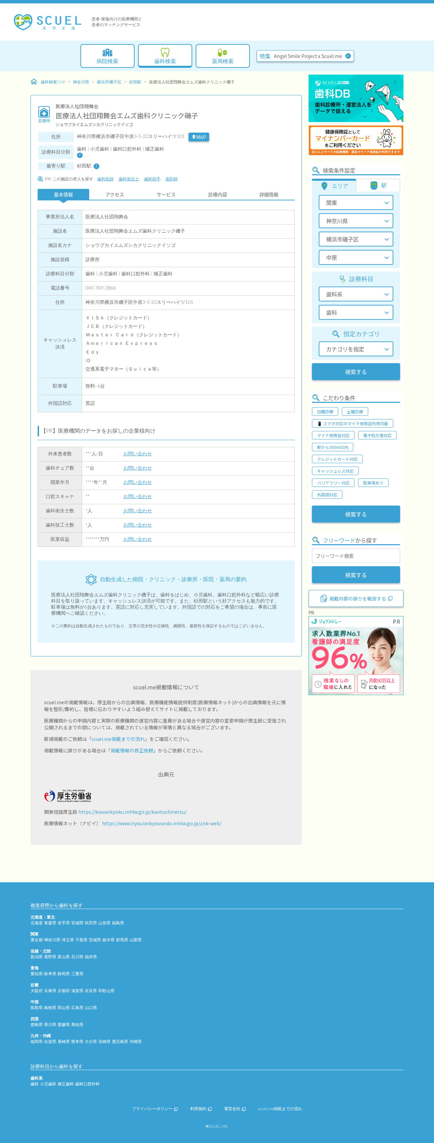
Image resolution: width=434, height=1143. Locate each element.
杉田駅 (135, 82)
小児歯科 (48, 1084)
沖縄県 (136, 1042)
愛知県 (37, 974)
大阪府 (37, 991)
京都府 (64, 991)
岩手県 (64, 923)
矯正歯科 (66, 1084)
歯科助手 (152, 179)
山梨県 (136, 940)
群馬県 (122, 940)
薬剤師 (171, 179)
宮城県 (77, 923)
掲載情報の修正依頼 (132, 750)
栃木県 (108, 940)
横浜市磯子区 (109, 82)
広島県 (77, 1008)
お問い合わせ (137, 454)
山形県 (104, 923)
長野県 (50, 957)
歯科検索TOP (53, 82)
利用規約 (198, 1109)
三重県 (77, 974)
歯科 (35, 1084)
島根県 (50, 1008)
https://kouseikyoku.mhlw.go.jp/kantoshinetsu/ (132, 811)
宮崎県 (104, 1042)
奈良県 (91, 991)
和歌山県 (106, 991)
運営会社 (232, 1109)
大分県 (91, 1042)
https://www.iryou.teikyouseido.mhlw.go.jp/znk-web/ (161, 823)
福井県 (91, 957)
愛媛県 (64, 1025)
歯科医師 (105, 179)
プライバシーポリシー (152, 1109)
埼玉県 (68, 940)
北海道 (37, 923)
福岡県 (37, 1042)
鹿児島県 (120, 1042)
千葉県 (81, 940)
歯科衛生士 (129, 179)
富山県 (64, 957)
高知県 (77, 1025)
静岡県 (64, 974)
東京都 (37, 940)
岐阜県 (50, 974)
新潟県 (37, 957)
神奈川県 (81, 82)
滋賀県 (77, 991)
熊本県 (77, 1042)
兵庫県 (50, 991)
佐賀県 (50, 1042)
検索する (356, 372)
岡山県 (64, 1008)
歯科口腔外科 (87, 1084)
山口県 (91, 1008)
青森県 (50, 923)
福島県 (118, 923)
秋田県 (91, 923)
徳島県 (37, 1025)
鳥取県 (37, 1008)
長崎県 (64, 1042)
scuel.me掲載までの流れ (118, 738)
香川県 (50, 1025)
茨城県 (95, 940)
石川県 (77, 957)
